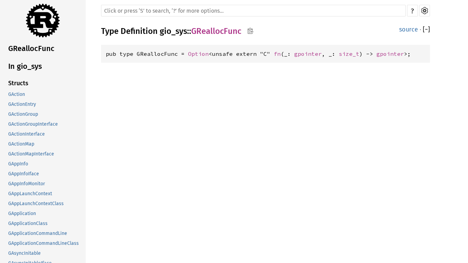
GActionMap (21, 144)
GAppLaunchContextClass (36, 203)
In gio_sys (25, 66)
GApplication (22, 213)
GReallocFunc (31, 48)
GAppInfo (18, 164)
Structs (18, 83)
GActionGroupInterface (33, 124)
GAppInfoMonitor (26, 184)
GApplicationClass (28, 223)
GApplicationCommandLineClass (43, 243)
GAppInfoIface (23, 174)
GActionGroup (23, 114)
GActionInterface (26, 134)
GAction (16, 94)
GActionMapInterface (31, 154)
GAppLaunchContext (30, 194)
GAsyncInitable (24, 253)
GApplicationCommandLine (37, 233)
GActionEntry (22, 104)
